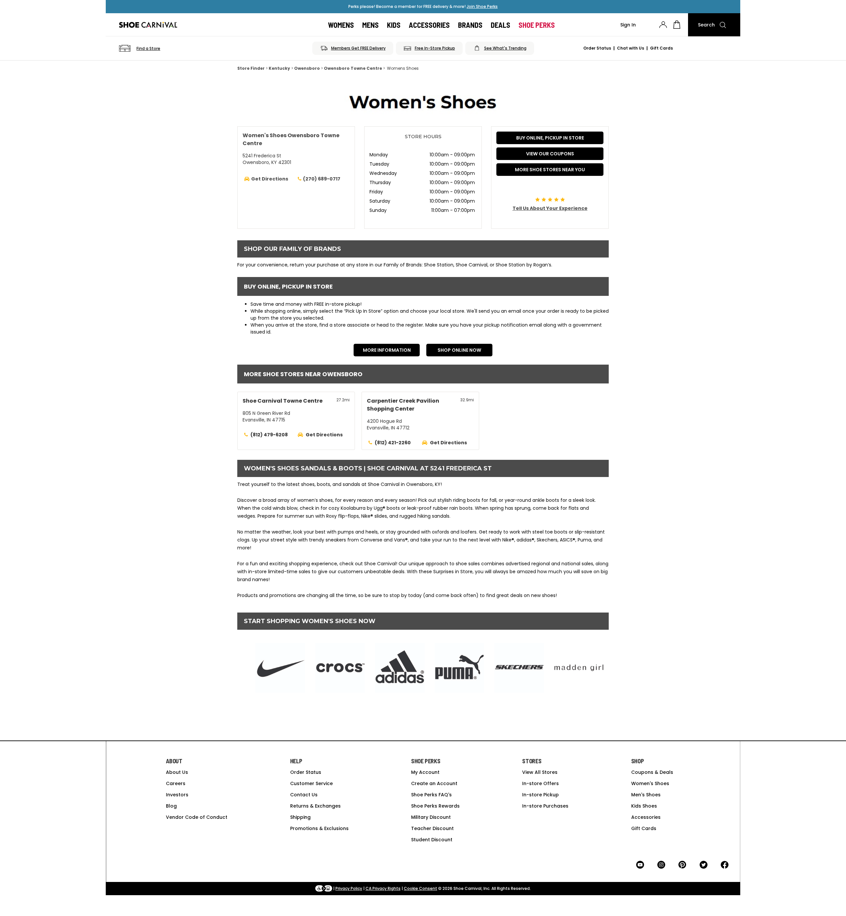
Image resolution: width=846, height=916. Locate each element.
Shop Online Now (459, 350)
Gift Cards (661, 48)
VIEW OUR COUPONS (550, 153)
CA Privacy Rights (383, 888)
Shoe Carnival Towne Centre (283, 401)
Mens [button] (370, 24)
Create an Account (434, 783)
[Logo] (148, 25)
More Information (387, 350)
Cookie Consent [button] (420, 888)
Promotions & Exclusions (319, 828)
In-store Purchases (545, 806)
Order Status (597, 48)
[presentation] (663, 24)
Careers (175, 783)
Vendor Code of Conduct (196, 817)
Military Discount (431, 817)
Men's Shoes (646, 794)
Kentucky (279, 68)
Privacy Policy (348, 888)
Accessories (646, 817)
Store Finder (251, 68)
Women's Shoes (650, 783)
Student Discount (431, 839)
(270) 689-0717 (321, 179)
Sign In (628, 24)
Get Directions (324, 434)
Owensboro (307, 68)
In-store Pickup (540, 794)
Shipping (300, 817)
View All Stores (540, 772)
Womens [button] (341, 24)
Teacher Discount (432, 828)
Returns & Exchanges (315, 806)
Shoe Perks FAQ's (431, 794)
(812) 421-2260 (393, 442)
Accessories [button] (429, 24)
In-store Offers (540, 783)
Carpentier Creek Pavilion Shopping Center (403, 405)
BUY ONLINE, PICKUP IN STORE (550, 138)
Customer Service (311, 783)
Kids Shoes (644, 806)
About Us (177, 772)
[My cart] (677, 24)
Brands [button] (470, 24)
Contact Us (304, 794)
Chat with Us (630, 48)
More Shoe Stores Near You (550, 169)
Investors (177, 794)
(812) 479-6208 (269, 434)
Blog (171, 806)
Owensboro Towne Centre (353, 68)
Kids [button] (394, 24)
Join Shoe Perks (482, 6)
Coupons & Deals (652, 772)
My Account (425, 772)
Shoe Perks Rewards (435, 806)
